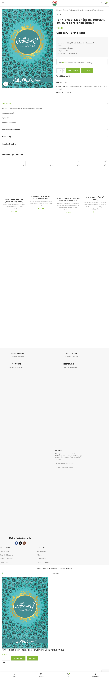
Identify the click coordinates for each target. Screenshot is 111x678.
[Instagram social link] (24, 543)
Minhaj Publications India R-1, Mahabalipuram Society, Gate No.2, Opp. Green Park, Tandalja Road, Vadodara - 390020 (68, 457)
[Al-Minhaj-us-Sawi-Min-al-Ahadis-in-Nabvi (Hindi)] (41, 176)
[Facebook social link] (62, 92)
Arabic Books (41, 551)
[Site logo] (54, 3)
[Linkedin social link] (70, 92)
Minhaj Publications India (20, 538)
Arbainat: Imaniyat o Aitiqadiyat (68, 203)
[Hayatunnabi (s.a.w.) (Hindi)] (95, 176)
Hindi (67, 86)
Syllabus (39, 555)
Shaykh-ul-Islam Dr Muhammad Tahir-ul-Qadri (87, 10)
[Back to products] (60, 15)
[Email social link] (68, 92)
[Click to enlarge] (5, 84)
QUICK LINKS (41, 547)
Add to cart (73, 70)
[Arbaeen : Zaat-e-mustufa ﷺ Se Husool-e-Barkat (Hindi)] (68, 177)
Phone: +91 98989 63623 (64, 467)
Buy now (87, 70)
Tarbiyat (14, 209)
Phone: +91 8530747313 (64, 463)
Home (58, 10)
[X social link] (65, 92)
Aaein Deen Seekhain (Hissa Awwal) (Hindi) (14, 200)
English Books (41, 559)
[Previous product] (57, 15)
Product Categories (43, 562)
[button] (23, 165)
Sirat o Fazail (78, 33)
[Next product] (63, 15)
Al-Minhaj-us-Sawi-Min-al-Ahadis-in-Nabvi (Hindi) (41, 198)
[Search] (102, 3)
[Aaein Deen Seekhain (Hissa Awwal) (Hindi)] (14, 177)
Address (58, 450)
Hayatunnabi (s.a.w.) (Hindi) (95, 198)
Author (65, 10)
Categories (68, 210)
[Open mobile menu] (3, 3)
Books (5, 204)
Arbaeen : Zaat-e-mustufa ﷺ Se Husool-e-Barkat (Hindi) (68, 200)
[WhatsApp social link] (73, 92)
